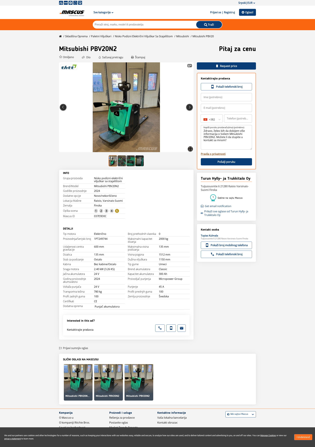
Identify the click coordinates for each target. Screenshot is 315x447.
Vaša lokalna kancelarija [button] (172, 417)
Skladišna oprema (76, 36)
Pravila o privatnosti (213, 154)
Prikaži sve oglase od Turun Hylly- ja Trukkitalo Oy (226, 213)
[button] (66, 57)
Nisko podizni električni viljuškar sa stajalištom (144, 36)
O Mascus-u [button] (66, 417)
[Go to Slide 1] (113, 160)
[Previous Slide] (63, 107)
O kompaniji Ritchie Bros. (74, 422)
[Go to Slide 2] (122, 160)
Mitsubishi (182, 36)
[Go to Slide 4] (139, 160)
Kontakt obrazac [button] (167, 422)
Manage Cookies (268, 435)
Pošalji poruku (226, 162)
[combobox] (203, 119)
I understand (303, 437)
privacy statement (12, 438)
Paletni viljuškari (101, 36)
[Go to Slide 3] (130, 160)
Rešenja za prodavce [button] (122, 417)
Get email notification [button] (218, 206)
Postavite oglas (118, 422)
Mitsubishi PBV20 (203, 36)
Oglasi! (249, 12)
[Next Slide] (189, 107)
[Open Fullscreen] (190, 148)
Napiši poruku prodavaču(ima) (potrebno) (223, 127)
